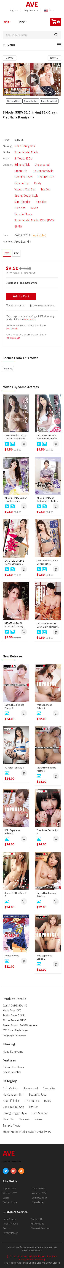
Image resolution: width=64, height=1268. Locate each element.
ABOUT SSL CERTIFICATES (12, 1161)
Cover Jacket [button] (31, 101)
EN (50, 10)
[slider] (22, 93)
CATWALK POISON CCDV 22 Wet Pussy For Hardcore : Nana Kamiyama (47, 625)
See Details (30, 319)
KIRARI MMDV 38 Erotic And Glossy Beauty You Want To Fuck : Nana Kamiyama (15, 625)
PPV (22, 22)
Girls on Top (21, 183)
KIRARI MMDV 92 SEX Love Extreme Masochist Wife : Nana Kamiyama (16, 499)
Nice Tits (40, 202)
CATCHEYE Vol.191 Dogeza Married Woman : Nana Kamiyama (14, 562)
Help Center (30, 10)
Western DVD (10, 1193)
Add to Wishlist (17, 305)
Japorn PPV (38, 1188)
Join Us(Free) (39, 1197)
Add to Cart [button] (21, 296)
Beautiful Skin (46, 177)
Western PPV (39, 1193)
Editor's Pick (22, 164)
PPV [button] (16, 253)
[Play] (32, 80)
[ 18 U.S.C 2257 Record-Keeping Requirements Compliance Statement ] (32, 1258)
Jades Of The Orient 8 (15, 895)
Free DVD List (13, 337)
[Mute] (50, 92)
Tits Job (45, 189)
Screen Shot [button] (13, 101)
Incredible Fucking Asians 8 (14, 706)
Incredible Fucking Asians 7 (46, 769)
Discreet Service (40, 1228)
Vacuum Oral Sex (25, 189)
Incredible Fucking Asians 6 (46, 895)
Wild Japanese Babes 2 (44, 957)
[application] (32, 79)
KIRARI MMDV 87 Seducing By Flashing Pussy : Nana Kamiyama (47, 499)
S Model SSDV (23, 158)
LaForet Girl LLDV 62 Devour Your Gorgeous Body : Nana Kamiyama (47, 562)
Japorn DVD (9, 1188)
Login (13, 10)
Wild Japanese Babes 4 (44, 706)
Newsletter (38, 1202)
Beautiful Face (23, 177)
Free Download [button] (49, 101)
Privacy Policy (10, 1232)
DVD (6, 22)
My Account (37, 1223)
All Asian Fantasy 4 (14, 767)
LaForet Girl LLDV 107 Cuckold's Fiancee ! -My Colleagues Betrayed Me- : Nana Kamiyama (16, 437)
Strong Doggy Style (26, 195)
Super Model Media (26, 152)
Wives (34, 208)
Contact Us (37, 1219)
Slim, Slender (22, 202)
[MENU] (59, 44)
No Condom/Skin (42, 171)
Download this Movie (43, 305)
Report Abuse (10, 1223)
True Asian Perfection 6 (48, 832)
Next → (54, 58)
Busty (37, 183)
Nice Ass (19, 208)
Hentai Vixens (12, 955)
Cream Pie (20, 171)
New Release (12, 656)
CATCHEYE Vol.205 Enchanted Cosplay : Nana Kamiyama (47, 437)
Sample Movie (23, 214)
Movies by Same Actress (21, 387)
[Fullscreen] (56, 92)
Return (6, 1228)
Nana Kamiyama (24, 146)
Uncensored (42, 164)
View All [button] (8, 368)
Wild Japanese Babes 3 (12, 832)
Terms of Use (10, 1202)
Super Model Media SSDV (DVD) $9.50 (34, 223)
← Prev (9, 58)
